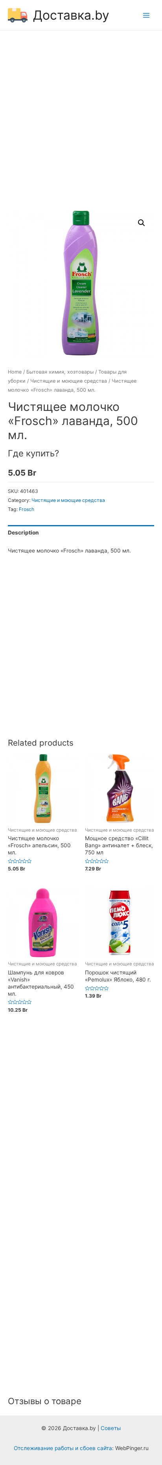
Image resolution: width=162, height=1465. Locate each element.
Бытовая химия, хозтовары (60, 372)
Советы (111, 1428)
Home (15, 372)
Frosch (26, 509)
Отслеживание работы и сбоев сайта (63, 1448)
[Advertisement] (81, 122)
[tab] (81, 532)
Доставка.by (71, 15)
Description (23, 532)
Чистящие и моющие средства (68, 381)
